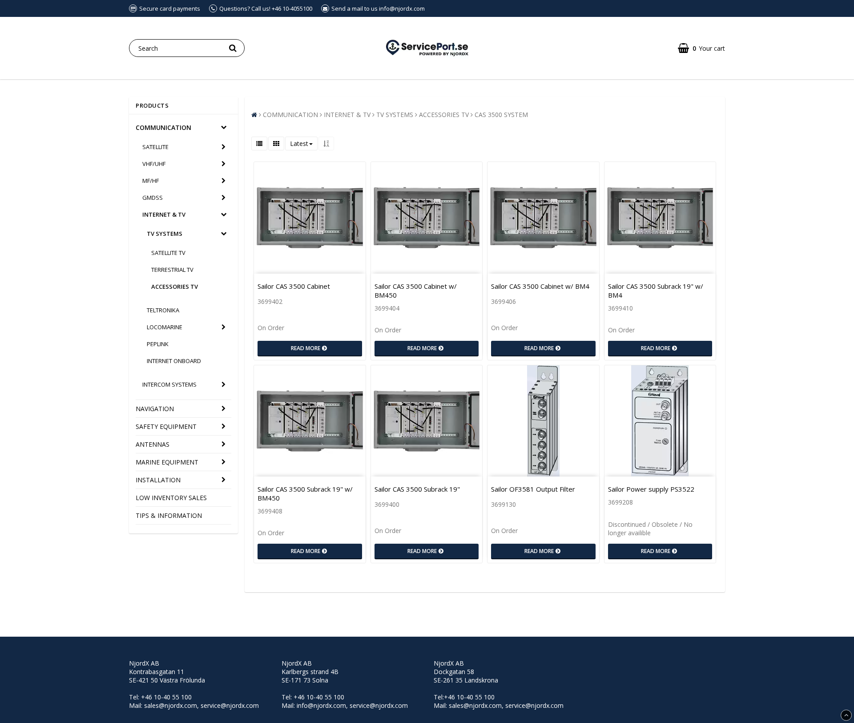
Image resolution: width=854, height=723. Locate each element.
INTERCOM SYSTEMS (169, 384)
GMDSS (152, 198)
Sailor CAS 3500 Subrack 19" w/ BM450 (305, 493)
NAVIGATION (155, 408)
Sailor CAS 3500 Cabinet (294, 286)
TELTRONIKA (163, 310)
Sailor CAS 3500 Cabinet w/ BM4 (540, 286)
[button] (701, 48)
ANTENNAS (152, 444)
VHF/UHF (153, 164)
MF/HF (150, 181)
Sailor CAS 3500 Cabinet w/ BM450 (416, 290)
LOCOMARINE (164, 327)
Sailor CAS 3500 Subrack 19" (417, 489)
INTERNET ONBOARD (174, 361)
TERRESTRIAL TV (172, 270)
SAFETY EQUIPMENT (166, 426)
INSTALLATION (158, 480)
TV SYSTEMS (164, 234)
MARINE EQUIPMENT (167, 462)
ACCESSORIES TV (174, 287)
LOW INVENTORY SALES (171, 497)
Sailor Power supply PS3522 (651, 489)
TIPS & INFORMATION (169, 515)
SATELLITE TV (168, 253)
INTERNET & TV (163, 214)
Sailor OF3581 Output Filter (533, 489)
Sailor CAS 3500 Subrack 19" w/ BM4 (655, 290)
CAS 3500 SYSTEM (501, 114)
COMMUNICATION (163, 127)
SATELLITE (155, 147)
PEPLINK (158, 344)
